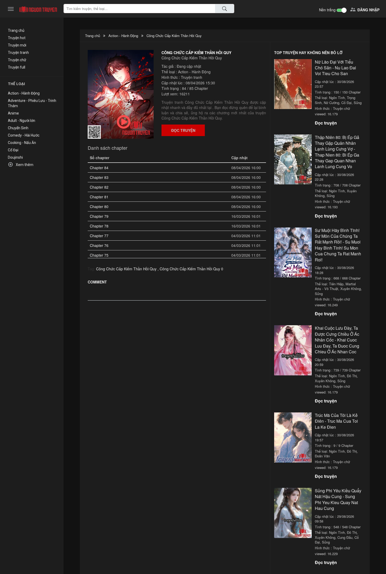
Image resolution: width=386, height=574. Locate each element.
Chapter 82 (99, 187)
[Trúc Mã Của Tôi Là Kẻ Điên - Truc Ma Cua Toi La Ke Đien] (293, 436)
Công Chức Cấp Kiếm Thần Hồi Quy (174, 35)
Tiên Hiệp (336, 283)
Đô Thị (352, 375)
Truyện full (16, 67)
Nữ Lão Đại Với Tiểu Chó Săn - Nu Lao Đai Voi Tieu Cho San (335, 68)
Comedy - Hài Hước (23, 135)
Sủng (358, 102)
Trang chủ (16, 30)
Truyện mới (17, 45)
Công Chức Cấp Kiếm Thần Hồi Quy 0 (191, 268)
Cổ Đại (13, 150)
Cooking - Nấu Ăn (22, 143)
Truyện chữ (17, 60)
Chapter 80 (99, 206)
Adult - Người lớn (21, 120)
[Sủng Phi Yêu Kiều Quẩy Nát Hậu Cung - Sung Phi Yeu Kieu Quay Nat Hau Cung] (293, 512)
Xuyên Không (350, 288)
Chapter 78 (99, 226)
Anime (13, 113)
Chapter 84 (99, 167)
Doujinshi (15, 157)
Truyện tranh (18, 52)
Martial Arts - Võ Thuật (335, 286)
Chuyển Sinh (18, 128)
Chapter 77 (99, 235)
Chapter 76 (99, 245)
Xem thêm (20, 164)
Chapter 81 (99, 196)
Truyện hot (16, 38)
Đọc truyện (183, 130)
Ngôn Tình (337, 97)
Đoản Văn (322, 455)
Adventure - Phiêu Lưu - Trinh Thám (32, 103)
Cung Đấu (344, 537)
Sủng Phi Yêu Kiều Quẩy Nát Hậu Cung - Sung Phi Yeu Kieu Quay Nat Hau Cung (338, 499)
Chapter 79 (99, 216)
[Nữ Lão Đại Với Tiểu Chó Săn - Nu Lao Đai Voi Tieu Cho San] (293, 83)
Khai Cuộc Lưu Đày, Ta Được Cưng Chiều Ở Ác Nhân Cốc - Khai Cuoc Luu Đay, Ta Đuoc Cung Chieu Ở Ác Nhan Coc (337, 340)
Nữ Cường (331, 102)
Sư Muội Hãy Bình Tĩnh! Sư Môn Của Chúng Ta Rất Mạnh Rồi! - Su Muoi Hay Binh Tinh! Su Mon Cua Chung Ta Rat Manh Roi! (338, 245)
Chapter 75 (99, 255)
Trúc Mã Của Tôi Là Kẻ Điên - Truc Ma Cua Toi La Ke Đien (336, 421)
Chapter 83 (99, 177)
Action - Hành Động (24, 93)
